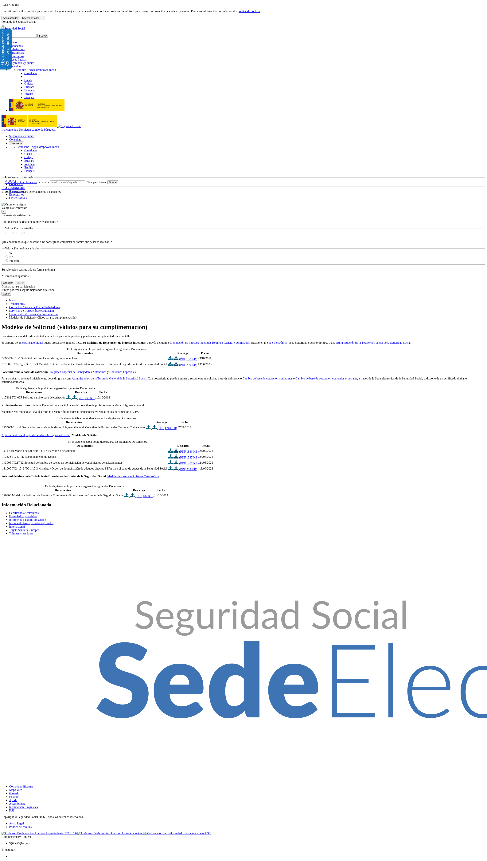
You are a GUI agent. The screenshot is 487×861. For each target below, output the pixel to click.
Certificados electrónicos (24, 512)
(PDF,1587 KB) (188, 457)
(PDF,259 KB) (187, 365)
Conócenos (16, 45)
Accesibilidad (17, 803)
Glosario (14, 793)
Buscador (43, 182)
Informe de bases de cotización (27, 519)
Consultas (15, 66)
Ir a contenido (10, 129)
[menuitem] (247, 856)
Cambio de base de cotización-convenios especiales (326, 378)
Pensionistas (16, 52)
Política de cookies (20, 826)
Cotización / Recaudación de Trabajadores (34, 307)
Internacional (17, 526)
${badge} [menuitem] (19, 843)
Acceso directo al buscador (21, 182)
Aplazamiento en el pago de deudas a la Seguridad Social (36, 435)
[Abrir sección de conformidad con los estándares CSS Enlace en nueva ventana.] (177, 833)
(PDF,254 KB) (86, 398)
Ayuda (13, 800)
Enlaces (13, 796)
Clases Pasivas (18, 59)
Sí (10, 253)
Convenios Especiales (122, 372)
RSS (12, 810)
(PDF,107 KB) (144, 496)
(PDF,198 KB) (187, 359)
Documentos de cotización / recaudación (33, 314)
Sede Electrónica (277, 342)
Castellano (38, 147)
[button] (243, 206)
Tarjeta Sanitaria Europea (24, 530)
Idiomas (36, 69)
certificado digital (32, 342)
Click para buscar (96, 182)
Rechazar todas (31, 18)
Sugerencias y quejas (21, 63)
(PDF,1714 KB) (167, 428)
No (11, 257)
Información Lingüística (23, 807)
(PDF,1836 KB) (188, 451)
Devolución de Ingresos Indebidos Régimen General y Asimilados (210, 342)
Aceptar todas (10, 18)
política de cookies (249, 11)
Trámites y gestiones (21, 533)
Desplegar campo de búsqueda (37, 129)
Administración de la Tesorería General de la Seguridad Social (373, 342)
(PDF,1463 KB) (188, 463)
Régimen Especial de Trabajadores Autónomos (78, 372)
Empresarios (16, 56)
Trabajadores (17, 49)
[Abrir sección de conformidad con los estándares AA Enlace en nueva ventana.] (110, 833)
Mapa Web (15, 790)
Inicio (13, 42)
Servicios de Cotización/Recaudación (31, 310)
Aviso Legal (16, 823)
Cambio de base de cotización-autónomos (267, 378)
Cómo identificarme (21, 786)
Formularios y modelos (23, 516)
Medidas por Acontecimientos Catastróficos (133, 476)
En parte (14, 260)
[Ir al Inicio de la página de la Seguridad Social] (13, 28)
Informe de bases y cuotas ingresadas (31, 523)
